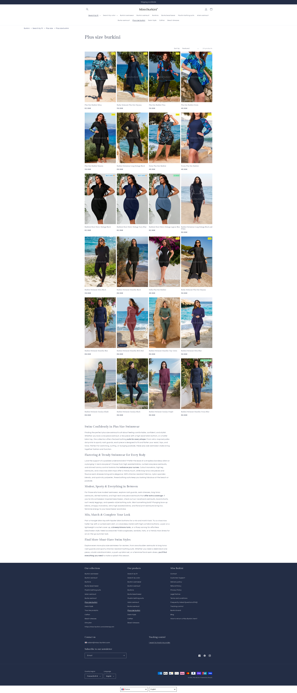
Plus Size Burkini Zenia (189, 105)
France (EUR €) (92, 676)
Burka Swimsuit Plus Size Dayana (129, 105)
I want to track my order (159, 642)
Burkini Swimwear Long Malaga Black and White (196, 228)
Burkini (27, 28)
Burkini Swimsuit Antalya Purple (161, 412)
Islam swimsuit (90, 594)
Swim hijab (89, 606)
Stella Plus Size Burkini (157, 290)
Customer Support (177, 578)
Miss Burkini (196, 677)
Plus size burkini (62, 28)
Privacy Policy (176, 590)
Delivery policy (176, 582)
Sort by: (177, 48)
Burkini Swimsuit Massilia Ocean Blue (195, 412)
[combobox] (134, 689)
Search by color (134, 578)
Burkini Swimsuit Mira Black (95, 290)
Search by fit (38, 28)
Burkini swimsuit (91, 578)
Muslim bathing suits (93, 590)
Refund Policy (175, 586)
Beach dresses (91, 618)
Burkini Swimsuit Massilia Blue (96, 351)
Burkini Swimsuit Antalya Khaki (97, 412)
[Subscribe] (123, 655)
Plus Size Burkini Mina (93, 105)
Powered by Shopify (206, 677)
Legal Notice (175, 594)
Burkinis (88, 582)
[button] (87, 9)
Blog (172, 614)
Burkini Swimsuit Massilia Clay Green (163, 351)
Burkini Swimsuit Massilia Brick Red (130, 351)
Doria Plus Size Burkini (157, 166)
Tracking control (176, 606)
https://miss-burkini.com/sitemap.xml (99, 627)
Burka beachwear (92, 586)
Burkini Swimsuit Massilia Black (129, 290)
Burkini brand (175, 610)
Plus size (49, 28)
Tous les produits (91, 610)
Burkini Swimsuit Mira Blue (191, 351)
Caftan (87, 614)
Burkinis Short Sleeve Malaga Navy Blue (132, 227)
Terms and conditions (178, 598)
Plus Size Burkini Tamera (94, 166)
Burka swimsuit (91, 598)
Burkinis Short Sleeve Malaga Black (98, 227)
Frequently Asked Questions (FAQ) (183, 602)
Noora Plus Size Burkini (190, 166)
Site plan (88, 623)
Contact (173, 574)
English (108, 676)
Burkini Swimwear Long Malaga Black (131, 166)
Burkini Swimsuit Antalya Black (128, 412)
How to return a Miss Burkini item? (183, 618)
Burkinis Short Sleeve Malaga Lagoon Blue (164, 227)
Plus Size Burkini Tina (157, 105)
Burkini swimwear (91, 574)
